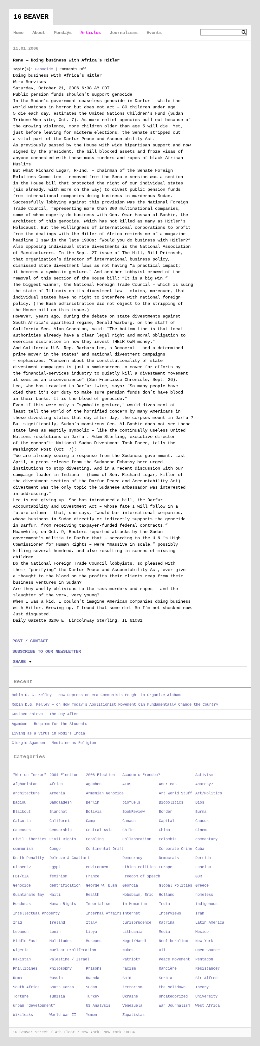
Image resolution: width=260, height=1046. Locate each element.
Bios (199, 802)
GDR (198, 876)
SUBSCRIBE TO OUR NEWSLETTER (46, 651)
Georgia (130, 885)
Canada (129, 821)
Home (18, 32)
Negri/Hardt (134, 941)
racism (129, 968)
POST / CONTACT (30, 641)
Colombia (168, 839)
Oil (162, 950)
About (38, 32)
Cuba (199, 849)
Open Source (207, 950)
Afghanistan (25, 784)
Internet (131, 913)
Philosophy (60, 968)
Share (19, 661)
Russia (56, 978)
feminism (58, 876)
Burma (200, 812)
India (164, 904)
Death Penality (28, 858)
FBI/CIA (21, 876)
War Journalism (174, 1006)
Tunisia (57, 996)
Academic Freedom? (141, 775)
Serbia (165, 978)
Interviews (170, 913)
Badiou (19, 802)
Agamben (93, 784)
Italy (91, 923)
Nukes (127, 950)
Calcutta (22, 821)
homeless (204, 895)
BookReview (133, 812)
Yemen (91, 1015)
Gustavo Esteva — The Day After (45, 714)
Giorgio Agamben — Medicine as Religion (54, 743)
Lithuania (132, 932)
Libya (91, 932)
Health (92, 895)
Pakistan (22, 959)
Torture (21, 996)
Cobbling (95, 839)
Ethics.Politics (139, 867)
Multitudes (60, 941)
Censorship (60, 830)
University (206, 996)
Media (164, 932)
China (164, 830)
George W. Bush (101, 885)
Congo (55, 849)
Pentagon (204, 959)
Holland (166, 895)
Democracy (132, 858)
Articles (91, 32)
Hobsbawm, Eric (137, 895)
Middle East (25, 941)
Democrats (169, 858)
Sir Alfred (206, 978)
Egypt (55, 867)
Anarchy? (204, 784)
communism (23, 849)
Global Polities (175, 885)
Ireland (57, 923)
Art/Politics (208, 793)
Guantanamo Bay (28, 895)
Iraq (17, 923)
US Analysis (98, 1006)
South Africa (26, 987)
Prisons (93, 968)
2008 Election (100, 775)
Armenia (57, 793)
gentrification (65, 885)
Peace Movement (174, 959)
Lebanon (21, 932)
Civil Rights (62, 839)
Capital (166, 821)
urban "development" (34, 1006)
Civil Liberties (29, 839)
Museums (93, 941)
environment (98, 867)
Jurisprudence (136, 923)
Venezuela (132, 1006)
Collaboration (136, 839)
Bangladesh (60, 802)
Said (126, 978)
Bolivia (93, 812)
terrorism (132, 987)
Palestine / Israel (69, 959)
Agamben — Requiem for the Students (49, 724)
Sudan (91, 987)
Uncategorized (173, 996)
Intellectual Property (36, 913)
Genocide (44, 69)
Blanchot (58, 812)
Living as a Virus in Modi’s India (48, 733)
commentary (206, 839)
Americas (168, 784)
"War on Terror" (29, 775)
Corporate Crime (175, 849)
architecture (26, 793)
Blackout (22, 812)
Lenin (55, 932)
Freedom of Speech (141, 876)
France (92, 876)
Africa (56, 784)
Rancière (168, 968)
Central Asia (99, 830)
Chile (127, 830)
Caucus (202, 821)
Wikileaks (23, 1015)
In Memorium (134, 904)
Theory (202, 987)
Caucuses (22, 830)
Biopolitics (171, 802)
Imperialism (98, 904)
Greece (202, 885)
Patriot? (131, 959)
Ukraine (130, 996)
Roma (17, 978)
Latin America (209, 923)
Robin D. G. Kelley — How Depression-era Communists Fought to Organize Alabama (97, 695)
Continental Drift (105, 849)
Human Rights (62, 904)
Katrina (166, 923)
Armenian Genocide (105, 793)
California (60, 821)
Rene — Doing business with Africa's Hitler (66, 60)
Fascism (203, 867)
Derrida (203, 858)
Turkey (92, 996)
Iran (199, 913)
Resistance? (207, 968)
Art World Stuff (175, 793)
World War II (62, 1015)
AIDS (126, 784)
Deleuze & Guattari (69, 858)
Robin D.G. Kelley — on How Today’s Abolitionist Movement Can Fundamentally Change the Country (115, 705)
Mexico (202, 932)
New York (204, 941)
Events (154, 32)
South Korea (61, 987)
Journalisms (124, 32)
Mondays (63, 32)
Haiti (55, 895)
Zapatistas (133, 1015)
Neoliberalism (173, 941)
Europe (165, 867)
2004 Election (63, 775)
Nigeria (21, 950)
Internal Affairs (103, 913)
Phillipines (25, 968)
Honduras (22, 904)
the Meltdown (172, 987)
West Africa (207, 1006)
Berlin (92, 802)
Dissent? (22, 867)
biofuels (131, 802)
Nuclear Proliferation (72, 950)
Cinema (202, 830)
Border (165, 812)
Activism (204, 775)
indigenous (206, 904)
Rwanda (92, 978)
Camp (90, 821)
